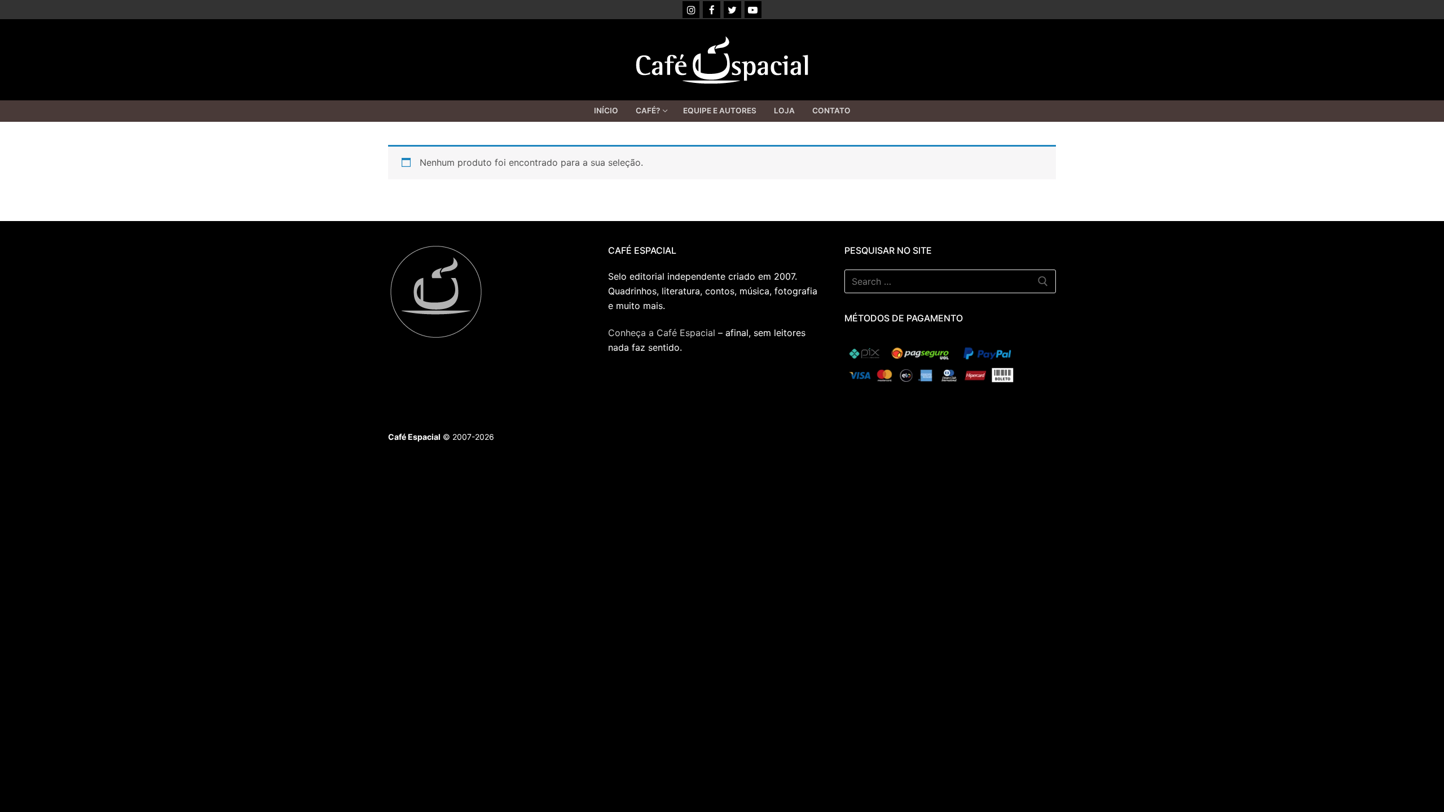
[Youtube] (753, 10)
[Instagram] (691, 10)
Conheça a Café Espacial (661, 332)
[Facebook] (711, 10)
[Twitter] (732, 10)
